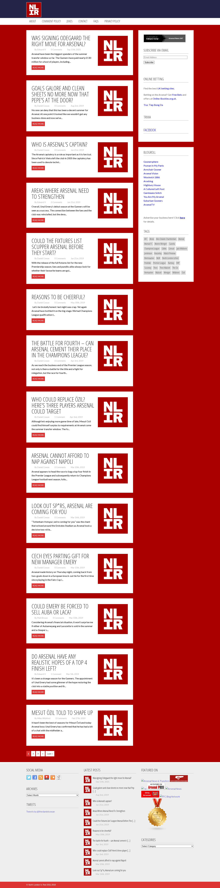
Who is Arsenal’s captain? (102, 801)
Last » (50, 753)
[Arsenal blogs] (157, 830)
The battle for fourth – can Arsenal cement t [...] (111, 840)
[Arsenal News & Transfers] (155, 781)
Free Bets (177, 94)
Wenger (167, 272)
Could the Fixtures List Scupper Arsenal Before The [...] (114, 820)
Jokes (69, 21)
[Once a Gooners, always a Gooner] (179, 781)
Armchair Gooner (152, 169)
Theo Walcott (165, 267)
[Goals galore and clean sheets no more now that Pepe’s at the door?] (113, 115)
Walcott (158, 272)
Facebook (150, 129)
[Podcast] (46, 778)
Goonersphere (151, 161)
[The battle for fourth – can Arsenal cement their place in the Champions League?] (113, 370)
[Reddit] (58, 778)
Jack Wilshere (182, 248)
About (32, 21)
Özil (183, 272)
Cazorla (172, 243)
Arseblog (148, 181)
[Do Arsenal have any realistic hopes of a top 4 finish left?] (113, 683)
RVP (177, 263)
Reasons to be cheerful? (102, 830)
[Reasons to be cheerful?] (113, 324)
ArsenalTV (149, 204)
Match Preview (169, 253)
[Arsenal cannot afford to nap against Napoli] (113, 482)
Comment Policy (51, 21)
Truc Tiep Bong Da (153, 104)
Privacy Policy (112, 21)
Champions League (151, 248)
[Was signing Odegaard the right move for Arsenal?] (113, 65)
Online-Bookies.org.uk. (164, 98)
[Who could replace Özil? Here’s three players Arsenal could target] (113, 426)
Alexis (152, 239)
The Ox (175, 267)
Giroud (171, 248)
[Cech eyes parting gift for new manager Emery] (113, 583)
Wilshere (176, 272)
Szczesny (147, 267)
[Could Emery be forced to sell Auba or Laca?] (113, 633)
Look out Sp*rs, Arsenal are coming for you (109, 870)
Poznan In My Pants (154, 165)
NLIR (158, 258)
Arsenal (172, 38)
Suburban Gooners (153, 200)
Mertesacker (149, 258)
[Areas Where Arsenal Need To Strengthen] (113, 217)
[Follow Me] (28, 778)
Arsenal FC (148, 243)
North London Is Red (170, 258)
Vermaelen (148, 272)
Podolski (147, 263)
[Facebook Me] (34, 778)
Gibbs (164, 248)
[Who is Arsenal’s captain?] (113, 171)
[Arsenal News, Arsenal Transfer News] (150, 796)
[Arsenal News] (174, 788)
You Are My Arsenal (154, 196)
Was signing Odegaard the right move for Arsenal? (112, 778)
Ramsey (171, 263)
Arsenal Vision (151, 173)
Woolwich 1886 (152, 177)
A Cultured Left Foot (154, 189)
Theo (155, 267)
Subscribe (149, 62)
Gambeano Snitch (153, 192)
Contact (82, 21)
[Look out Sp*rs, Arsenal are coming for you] (113, 533)
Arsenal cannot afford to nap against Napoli (109, 860)
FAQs (95, 21)
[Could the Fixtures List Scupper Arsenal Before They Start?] (113, 268)
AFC (145, 239)
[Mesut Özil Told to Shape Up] (113, 740)
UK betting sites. (166, 88)
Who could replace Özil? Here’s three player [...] (111, 850)
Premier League (159, 263)
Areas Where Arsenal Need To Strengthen (109, 811)
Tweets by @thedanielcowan (40, 811)
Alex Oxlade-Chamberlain (166, 239)
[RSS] (40, 778)
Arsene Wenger (161, 243)
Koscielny (157, 253)
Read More (38, 67)
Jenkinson (148, 253)
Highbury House (152, 185)
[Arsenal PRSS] (156, 788)
